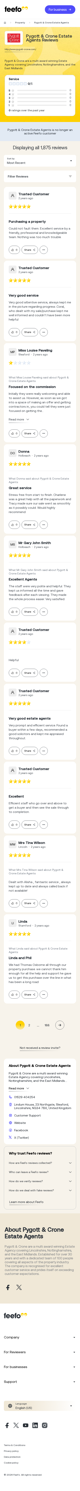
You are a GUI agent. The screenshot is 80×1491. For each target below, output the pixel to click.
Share (27, 249)
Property (20, 22)
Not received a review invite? (40, 1047)
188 (47, 1025)
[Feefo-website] (16, 9)
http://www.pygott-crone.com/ (20, 49)
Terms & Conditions (14, 1445)
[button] (40, 161)
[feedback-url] (20, 206)
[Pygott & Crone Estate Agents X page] (19, 1288)
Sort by (11, 158)
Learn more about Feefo (26, 1202)
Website (20, 1122)
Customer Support (27, 1115)
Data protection (12, 1457)
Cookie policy (11, 1462)
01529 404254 (24, 1097)
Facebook (21, 1130)
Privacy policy (11, 1451)
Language (21, 1403)
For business (58, 9)
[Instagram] (44, 1426)
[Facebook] (6, 1426)
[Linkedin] (35, 1426)
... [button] (38, 1025)
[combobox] (40, 161)
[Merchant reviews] (14, 37)
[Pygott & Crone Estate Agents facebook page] (7, 1288)
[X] (16, 1426)
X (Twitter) (21, 1137)
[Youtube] (25, 1426)
